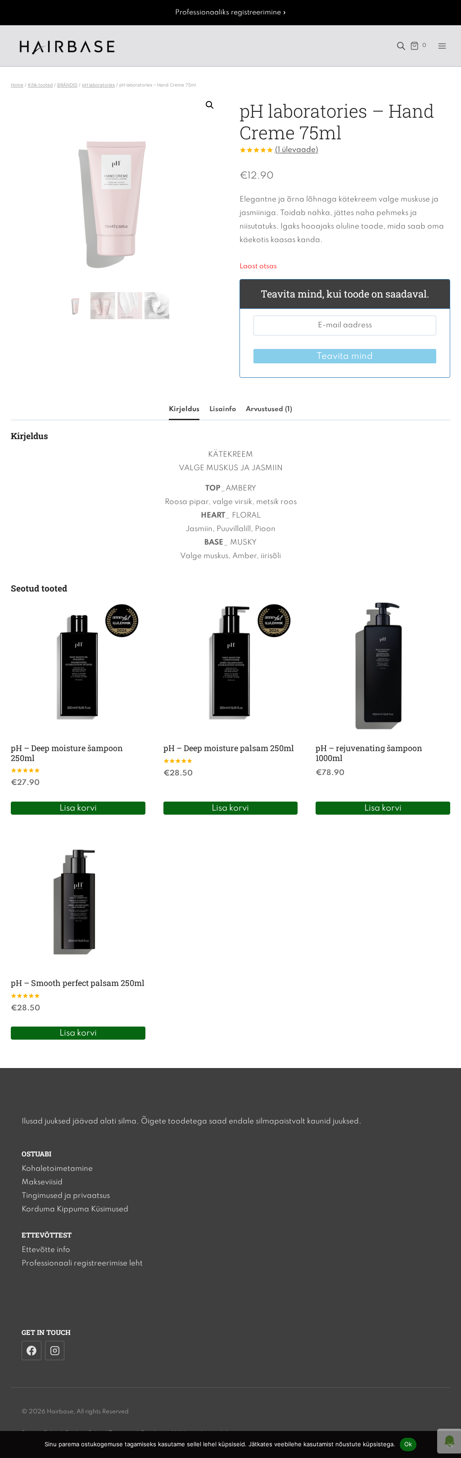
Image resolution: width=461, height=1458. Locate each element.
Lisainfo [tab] (222, 409)
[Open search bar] (401, 46)
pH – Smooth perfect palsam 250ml (78, 982)
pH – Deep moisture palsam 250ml (228, 748)
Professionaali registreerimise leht (82, 1263)
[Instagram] (55, 1351)
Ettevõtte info (46, 1250)
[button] (210, 105)
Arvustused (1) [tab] (269, 409)
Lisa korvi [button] (78, 808)
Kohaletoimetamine (57, 1169)
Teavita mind (344, 356)
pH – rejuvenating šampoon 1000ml (369, 753)
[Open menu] (442, 46)
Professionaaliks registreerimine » (230, 12)
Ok (408, 1444)
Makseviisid (42, 1182)
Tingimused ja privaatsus (66, 1196)
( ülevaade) (296, 150)
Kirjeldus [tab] (184, 409)
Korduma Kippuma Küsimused (75, 1209)
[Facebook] (31, 1351)
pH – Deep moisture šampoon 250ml (67, 753)
